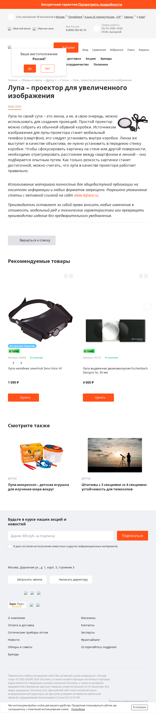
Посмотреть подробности (100, 4)
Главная (13, 80)
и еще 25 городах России (99, 17)
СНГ (118, 17)
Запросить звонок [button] (29, 579)
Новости (14, 640)
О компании (16, 618)
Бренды (106, 58)
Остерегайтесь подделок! (99, 647)
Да (30, 68)
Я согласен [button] (139, 707)
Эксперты (88, 632)
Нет (47, 68)
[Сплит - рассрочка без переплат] (14, 351)
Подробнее (78, 709)
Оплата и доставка (67, 58)
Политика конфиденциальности (128, 701)
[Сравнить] (71, 276)
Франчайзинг (90, 640)
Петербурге (75, 17)
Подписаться (132, 535)
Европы (128, 17)
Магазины (88, 618)
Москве (60, 17)
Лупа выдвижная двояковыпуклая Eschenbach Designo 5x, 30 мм (115, 370)
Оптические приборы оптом (28, 632)
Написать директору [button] (73, 579)
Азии (142, 17)
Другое (50, 80)
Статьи (64, 80)
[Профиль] (85, 45)
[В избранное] (66, 276)
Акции (91, 58)
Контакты (87, 625)
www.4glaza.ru (86, 195)
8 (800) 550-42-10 (76, 30)
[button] (19, 28)
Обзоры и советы (32, 80)
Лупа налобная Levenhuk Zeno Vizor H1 (35, 368)
